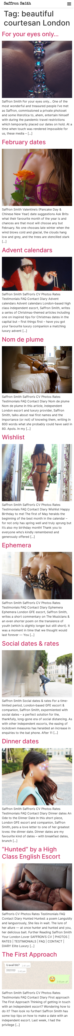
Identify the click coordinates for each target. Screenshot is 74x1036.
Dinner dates (20, 741)
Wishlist (13, 437)
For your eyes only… (30, 34)
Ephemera (16, 545)
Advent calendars (27, 250)
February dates (24, 142)
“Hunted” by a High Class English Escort (31, 852)
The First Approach (29, 954)
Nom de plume (23, 339)
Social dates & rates (30, 643)
